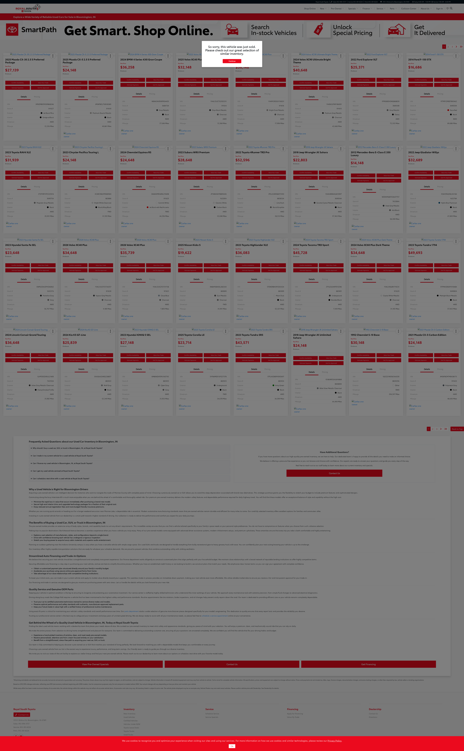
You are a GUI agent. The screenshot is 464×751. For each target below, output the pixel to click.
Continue (232, 61)
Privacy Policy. (335, 740)
